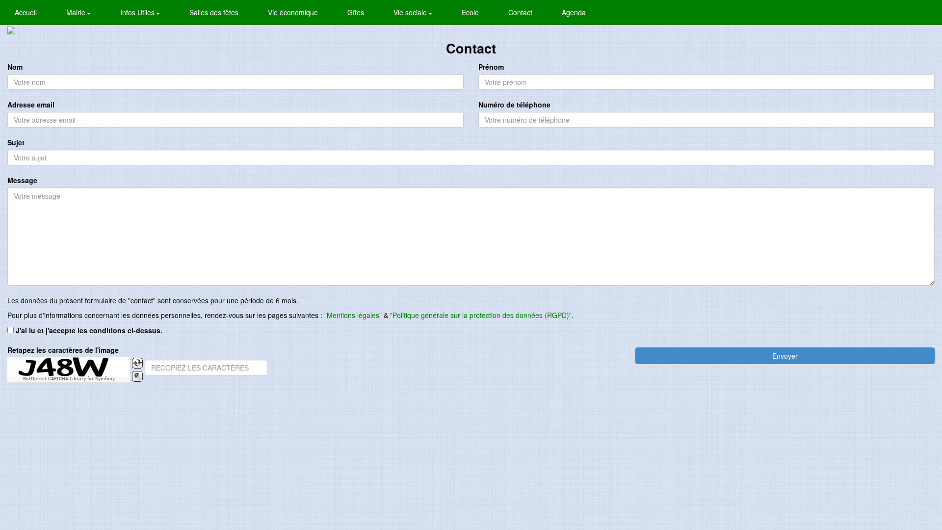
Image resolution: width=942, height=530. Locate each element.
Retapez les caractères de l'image (63, 350)
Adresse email (30, 104)
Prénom (491, 67)
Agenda (574, 12)
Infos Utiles (138, 12)
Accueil (26, 12)
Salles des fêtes (213, 12)
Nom (15, 67)
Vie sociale (411, 12)
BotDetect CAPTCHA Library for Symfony (69, 379)
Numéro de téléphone (514, 104)
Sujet (16, 142)
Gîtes (355, 12)
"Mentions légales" (353, 315)
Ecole (470, 12)
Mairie (76, 12)
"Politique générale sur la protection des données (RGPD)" (481, 315)
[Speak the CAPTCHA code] (137, 376)
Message (22, 180)
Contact (520, 12)
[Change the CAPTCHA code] (137, 363)
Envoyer (785, 356)
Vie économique (293, 12)
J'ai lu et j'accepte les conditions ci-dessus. (89, 330)
